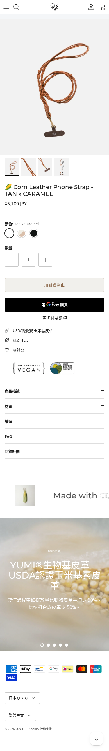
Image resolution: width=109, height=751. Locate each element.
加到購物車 (54, 285)
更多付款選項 (54, 318)
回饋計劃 (12, 451)
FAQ (8, 436)
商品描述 (12, 391)
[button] (42, 645)
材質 (8, 406)
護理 (8, 421)
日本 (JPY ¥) (18, 697)
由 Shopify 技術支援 (39, 729)
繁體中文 (16, 715)
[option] (54, 87)
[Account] (89, 7)
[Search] (19, 7)
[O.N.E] (54, 7)
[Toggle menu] (6, 7)
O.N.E (20, 729)
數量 (8, 247)
